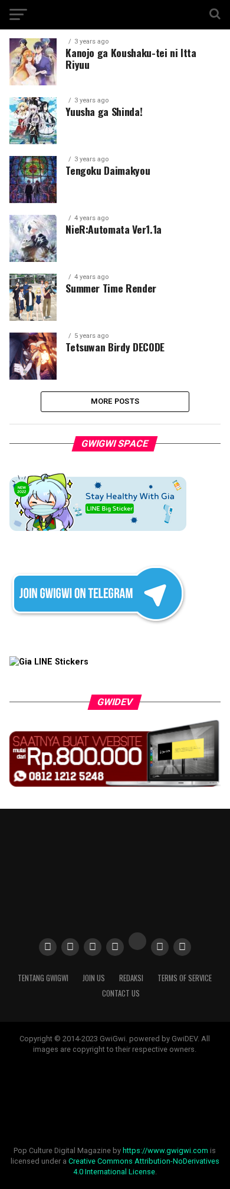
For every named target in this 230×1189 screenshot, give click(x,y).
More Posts (115, 401)
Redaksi (131, 978)
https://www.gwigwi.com (165, 1150)
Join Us (94, 978)
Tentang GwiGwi (43, 978)
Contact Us (121, 993)
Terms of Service (184, 978)
